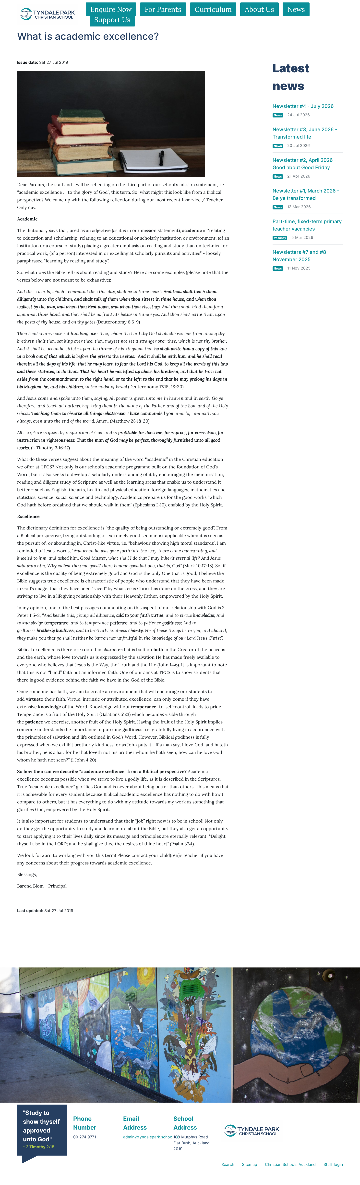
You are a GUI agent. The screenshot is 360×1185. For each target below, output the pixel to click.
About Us (259, 9)
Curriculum (213, 9)
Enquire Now (111, 9)
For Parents (163, 9)
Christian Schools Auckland (290, 1164)
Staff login (333, 1164)
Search (227, 1164)
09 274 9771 (84, 1136)
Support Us (112, 19)
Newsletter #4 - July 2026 (303, 106)
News (296, 9)
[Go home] (252, 1131)
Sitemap (249, 1164)
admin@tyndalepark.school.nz (151, 1136)
